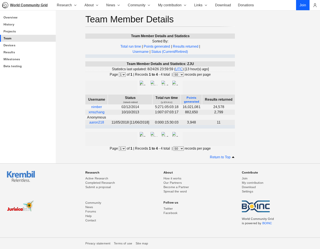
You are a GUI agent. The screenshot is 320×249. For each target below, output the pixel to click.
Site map (142, 243)
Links (198, 5)
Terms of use (123, 243)
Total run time (130, 46)
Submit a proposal (98, 187)
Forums (90, 211)
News (110, 5)
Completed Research (100, 182)
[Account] (315, 5)
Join (245, 178)
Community (136, 5)
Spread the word (175, 191)
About (89, 5)
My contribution (170, 5)
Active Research (96, 178)
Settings (247, 191)
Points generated (157, 46)
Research (64, 5)
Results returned (185, 46)
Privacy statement (98, 243)
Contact (90, 220)
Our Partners (172, 182)
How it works (172, 178)
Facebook (170, 213)
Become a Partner (176, 187)
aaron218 (96, 122)
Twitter (168, 208)
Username (141, 51)
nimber (96, 107)
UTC (179, 69)
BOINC (267, 223)
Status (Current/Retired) (169, 51)
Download (249, 187)
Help (88, 216)
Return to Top (220, 157)
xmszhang (96, 112)
